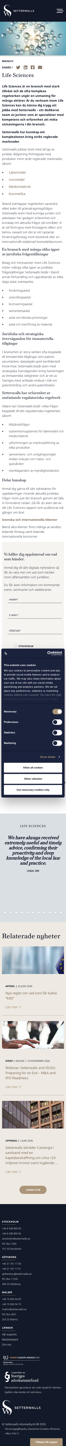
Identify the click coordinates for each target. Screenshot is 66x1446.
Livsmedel (17, 179)
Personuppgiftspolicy (16, 1428)
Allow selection (33, 778)
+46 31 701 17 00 (11, 1263)
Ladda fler (33, 1189)
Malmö (7, 1292)
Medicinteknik (20, 186)
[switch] (57, 722)
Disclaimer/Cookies (38, 1428)
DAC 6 (15, 1433)
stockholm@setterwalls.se (16, 1238)
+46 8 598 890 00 (11, 1228)
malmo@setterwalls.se (14, 1309)
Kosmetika (17, 193)
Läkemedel (17, 172)
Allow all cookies (33, 767)
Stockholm (25, 646)
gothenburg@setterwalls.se (17, 1273)
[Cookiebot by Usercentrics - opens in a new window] (47, 653)
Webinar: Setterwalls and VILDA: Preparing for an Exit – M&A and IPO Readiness (30, 1072)
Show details (48, 756)
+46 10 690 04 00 (11, 1299)
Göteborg (9, 1257)
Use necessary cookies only (33, 789)
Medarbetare (10, 1339)
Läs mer (11, 1007)
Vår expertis (9, 1334)
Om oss (6, 1344)
